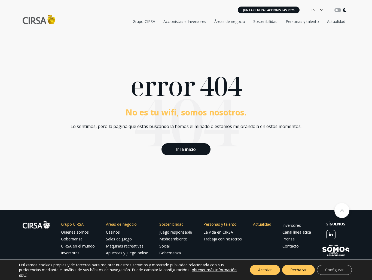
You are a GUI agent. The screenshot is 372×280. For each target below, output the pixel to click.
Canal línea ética (296, 232)
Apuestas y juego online (127, 252)
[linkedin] (331, 234)
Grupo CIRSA (144, 21)
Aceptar (265, 269)
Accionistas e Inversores (184, 21)
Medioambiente (173, 239)
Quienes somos (75, 232)
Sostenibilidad (265, 21)
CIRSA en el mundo (78, 246)
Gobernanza (72, 239)
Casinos (113, 232)
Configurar (334, 269)
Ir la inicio (186, 149)
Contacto (290, 246)
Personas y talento (302, 21)
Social (164, 246)
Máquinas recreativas (125, 246)
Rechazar (298, 269)
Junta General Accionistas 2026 (268, 10)
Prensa (288, 239)
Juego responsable (175, 232)
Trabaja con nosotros (222, 239)
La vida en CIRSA (218, 232)
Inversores (70, 252)
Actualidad (336, 21)
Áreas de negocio (229, 21)
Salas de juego (119, 239)
